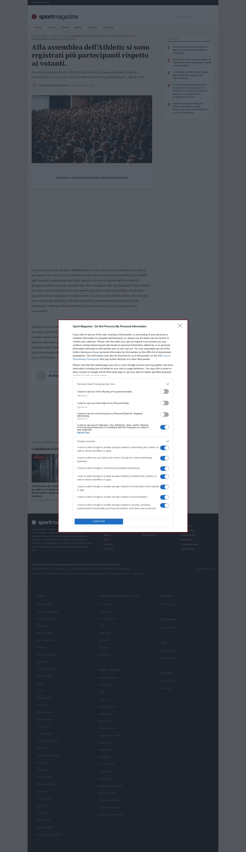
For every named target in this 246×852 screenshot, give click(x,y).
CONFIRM (99, 521)
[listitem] (123, 384)
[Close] (181, 326)
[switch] (164, 391)
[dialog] (123, 426)
